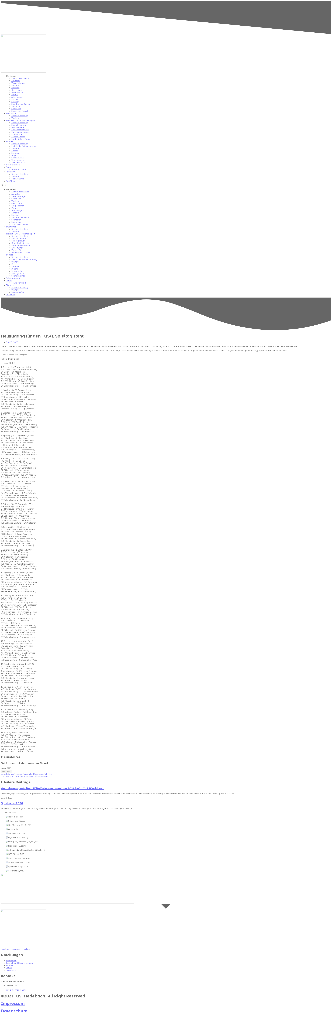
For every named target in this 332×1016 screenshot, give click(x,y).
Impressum (13, 1003)
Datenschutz (14, 1011)
